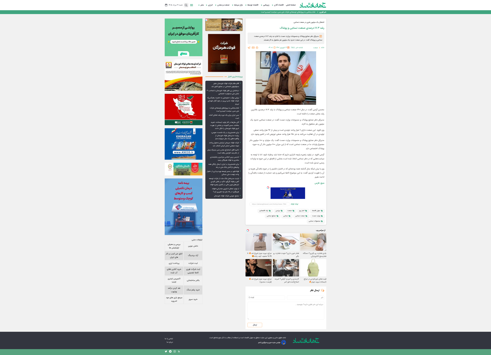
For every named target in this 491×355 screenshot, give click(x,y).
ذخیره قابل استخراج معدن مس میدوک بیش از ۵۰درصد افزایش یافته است (223, 151)
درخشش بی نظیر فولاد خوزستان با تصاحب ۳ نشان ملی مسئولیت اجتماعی (223, 92)
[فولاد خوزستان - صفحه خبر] (183, 109)
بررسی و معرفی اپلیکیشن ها (174, 246)
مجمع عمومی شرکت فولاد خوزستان (226, 195)
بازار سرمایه (238, 5)
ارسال (255, 325)
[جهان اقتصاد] (312, 5)
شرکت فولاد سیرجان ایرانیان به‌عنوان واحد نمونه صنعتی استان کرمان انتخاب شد (224, 144)
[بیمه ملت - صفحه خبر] (183, 206)
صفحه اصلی (291, 5)
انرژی (210, 5)
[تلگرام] (249, 47)
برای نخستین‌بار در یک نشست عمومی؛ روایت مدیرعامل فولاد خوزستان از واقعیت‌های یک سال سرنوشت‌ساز (225, 135)
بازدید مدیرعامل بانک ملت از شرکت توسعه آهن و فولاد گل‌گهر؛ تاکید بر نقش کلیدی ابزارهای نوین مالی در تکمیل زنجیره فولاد (224, 181)
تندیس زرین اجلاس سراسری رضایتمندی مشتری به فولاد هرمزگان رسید (224, 159)
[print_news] (257, 47)
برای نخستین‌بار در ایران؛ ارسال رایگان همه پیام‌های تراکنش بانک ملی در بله (223, 166)
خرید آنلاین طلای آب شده (174, 271)
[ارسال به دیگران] (253, 47)
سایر (202, 5)
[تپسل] (268, 187)
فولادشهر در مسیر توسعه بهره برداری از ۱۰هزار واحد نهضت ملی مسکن (223, 173)
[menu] (191, 5)
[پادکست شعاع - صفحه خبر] (183, 37)
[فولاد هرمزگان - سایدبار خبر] (224, 53)
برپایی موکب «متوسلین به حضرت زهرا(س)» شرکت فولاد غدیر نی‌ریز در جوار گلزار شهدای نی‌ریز (223, 101)
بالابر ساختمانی (193, 280)
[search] (186, 5)
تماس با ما (169, 338)
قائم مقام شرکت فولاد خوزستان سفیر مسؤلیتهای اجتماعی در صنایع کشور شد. (225, 85)
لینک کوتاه (294, 204)
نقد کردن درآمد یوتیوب (174, 290)
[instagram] (174, 352)
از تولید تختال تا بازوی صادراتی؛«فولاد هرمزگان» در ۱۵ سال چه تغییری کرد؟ (225, 190)
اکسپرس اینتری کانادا (174, 280)
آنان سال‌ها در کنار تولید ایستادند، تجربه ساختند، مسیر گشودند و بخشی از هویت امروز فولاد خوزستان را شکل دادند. (224, 125)
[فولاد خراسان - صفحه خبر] (183, 144)
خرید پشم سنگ (193, 290)
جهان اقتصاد (248, 337)
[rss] (179, 352)
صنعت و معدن (223, 5)
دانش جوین (193, 246)
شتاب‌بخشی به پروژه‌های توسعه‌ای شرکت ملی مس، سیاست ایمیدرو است (224, 110)
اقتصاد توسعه (253, 5)
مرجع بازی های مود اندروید (174, 299)
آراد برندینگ (193, 255)
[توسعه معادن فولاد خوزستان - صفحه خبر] (183, 75)
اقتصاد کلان (279, 5)
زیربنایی (266, 5)
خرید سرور (193, 299)
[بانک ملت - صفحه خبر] (183, 169)
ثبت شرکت (193, 263)
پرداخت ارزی (174, 263)
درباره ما (170, 342)
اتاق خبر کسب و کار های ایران (174, 255)
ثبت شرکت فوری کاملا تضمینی (193, 271)
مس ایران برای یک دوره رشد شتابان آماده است (297, 12)
